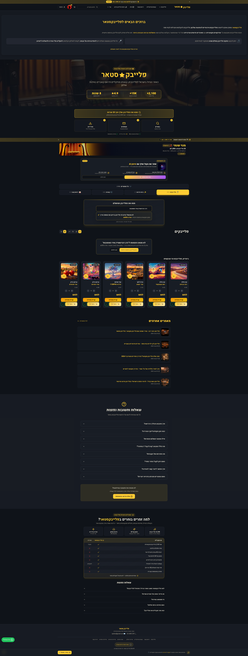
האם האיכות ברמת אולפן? (155, 605)
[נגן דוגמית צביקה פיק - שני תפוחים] (64, 276)
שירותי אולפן (130, 639)
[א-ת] (76, 231)
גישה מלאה (103, 177)
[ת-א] (72, 231)
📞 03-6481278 (131, 634)
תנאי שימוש (120, 639)
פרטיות (164, 652)
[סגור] (190, 2)
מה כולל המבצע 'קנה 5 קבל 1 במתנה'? (151, 446)
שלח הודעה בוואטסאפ (122, 496)
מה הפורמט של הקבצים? (156, 454)
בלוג (131, 7)
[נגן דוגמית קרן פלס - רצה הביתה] (173, 276)
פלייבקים (163, 7)
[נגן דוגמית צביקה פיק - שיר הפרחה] (86, 276)
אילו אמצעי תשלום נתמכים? (154, 439)
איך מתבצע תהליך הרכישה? (154, 423)
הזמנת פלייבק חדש (119, 7)
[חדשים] (79, 231)
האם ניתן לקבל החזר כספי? (154, 461)
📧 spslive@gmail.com (118, 634)
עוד (110, 7)
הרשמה (109, 2)
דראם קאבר (140, 7)
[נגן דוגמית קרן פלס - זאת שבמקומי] (152, 276)
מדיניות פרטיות (112, 639)
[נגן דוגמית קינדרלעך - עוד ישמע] (130, 276)
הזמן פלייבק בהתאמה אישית (129, 250)
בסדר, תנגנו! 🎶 (63, 652)
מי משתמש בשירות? (157, 599)
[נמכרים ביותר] (69, 231)
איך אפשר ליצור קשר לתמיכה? (153, 469)
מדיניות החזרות (103, 639)
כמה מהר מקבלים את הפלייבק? (154, 610)
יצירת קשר (95, 639)
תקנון (169, 652)
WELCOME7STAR (167, 140)
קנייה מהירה (179, 300)
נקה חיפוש (114, 250)
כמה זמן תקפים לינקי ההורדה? (153, 431)
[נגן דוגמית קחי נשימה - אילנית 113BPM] (108, 276)
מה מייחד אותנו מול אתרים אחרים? (153, 594)
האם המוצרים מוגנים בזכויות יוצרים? (151, 476)
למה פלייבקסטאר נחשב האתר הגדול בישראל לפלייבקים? (145, 588)
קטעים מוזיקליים (151, 7)
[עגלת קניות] (74, 7)
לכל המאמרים (83, 321)
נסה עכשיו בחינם (146, 177)
